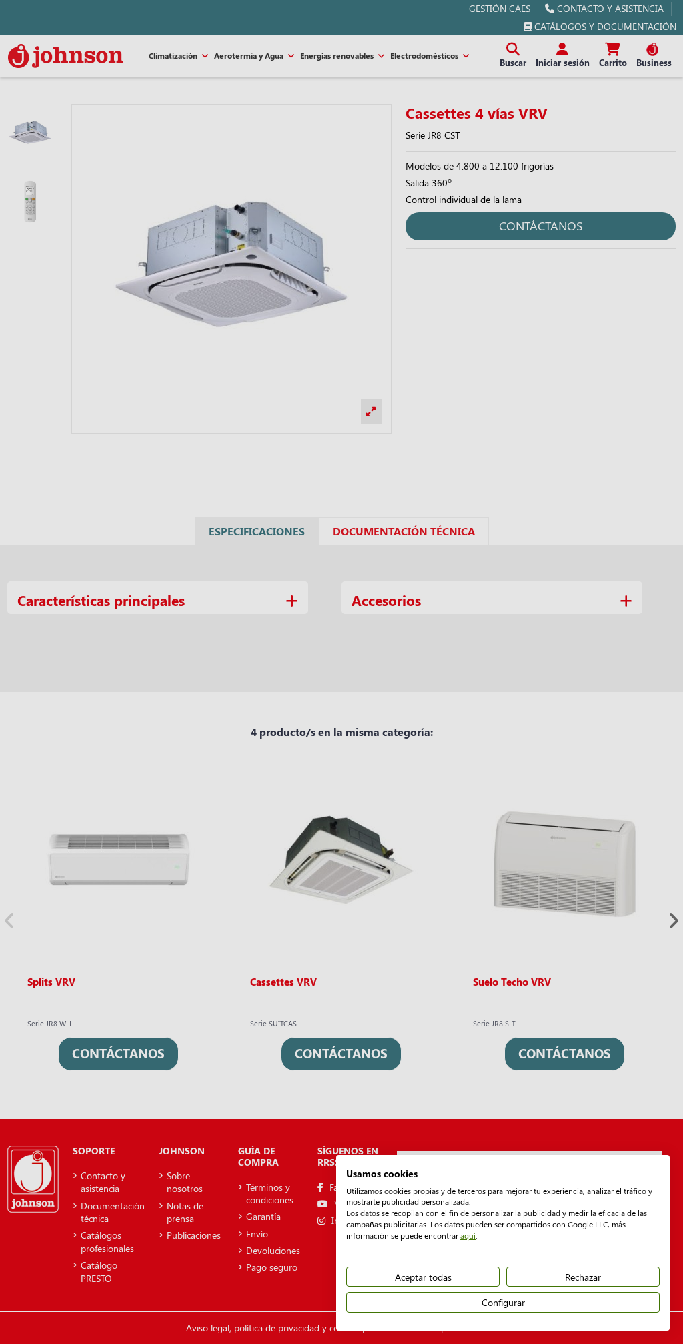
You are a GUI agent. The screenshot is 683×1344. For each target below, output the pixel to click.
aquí (468, 1235)
